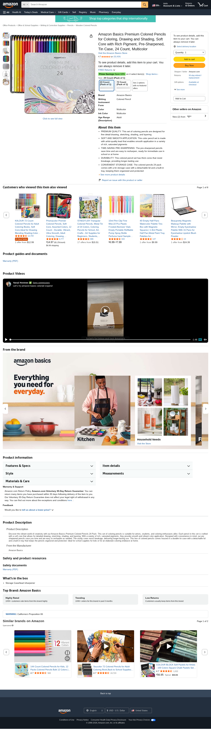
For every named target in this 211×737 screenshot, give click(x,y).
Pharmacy (104, 12)
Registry (83, 12)
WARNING (11, 614)
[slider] (100, 339)
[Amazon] (10, 4)
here (70, 500)
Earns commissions (41, 282)
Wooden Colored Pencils (86, 25)
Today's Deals (31, 12)
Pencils (70, 25)
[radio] (6, 36)
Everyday (116, 12)
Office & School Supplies (28, 25)
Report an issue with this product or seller (122, 180)
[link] (27, 227)
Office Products (9, 25)
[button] (6, 12)
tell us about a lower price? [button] (36, 510)
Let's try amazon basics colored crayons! (33, 285)
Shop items (151, 74)
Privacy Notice (83, 720)
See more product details (112, 174)
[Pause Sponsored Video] (67, 653)
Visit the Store (144, 443)
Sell (74, 12)
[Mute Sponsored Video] (67, 659)
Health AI (16, 12)
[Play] (5, 339)
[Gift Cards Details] (69, 12)
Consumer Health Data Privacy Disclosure (108, 720)
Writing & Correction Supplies (52, 25)
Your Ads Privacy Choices (139, 720)
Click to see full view (52, 118)
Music (93, 12)
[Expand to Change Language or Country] (102, 711)
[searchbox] (85, 5)
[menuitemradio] (200, 339)
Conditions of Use (66, 720)
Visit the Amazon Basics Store (112, 53)
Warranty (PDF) (10, 261)
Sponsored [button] (7, 625)
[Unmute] (205, 339)
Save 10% (112, 74)
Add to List (180, 98)
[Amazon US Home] (64, 711)
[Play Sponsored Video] (105, 646)
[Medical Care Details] (55, 12)
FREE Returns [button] (105, 70)
